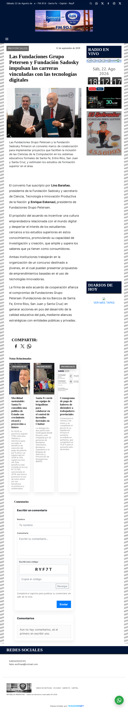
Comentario (22, 533)
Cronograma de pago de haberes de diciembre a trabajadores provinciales (67, 406)
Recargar (62, 586)
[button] (91, 3)
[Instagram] (114, 3)
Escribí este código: (28, 562)
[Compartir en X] (22, 346)
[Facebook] (108, 3)
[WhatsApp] (96, 3)
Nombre (21, 519)
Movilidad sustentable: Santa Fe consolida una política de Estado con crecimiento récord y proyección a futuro (19, 413)
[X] (102, 3)
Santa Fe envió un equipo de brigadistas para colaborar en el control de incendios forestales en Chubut (44, 411)
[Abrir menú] (7, 39)
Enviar (64, 604)
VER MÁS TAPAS (104, 302)
